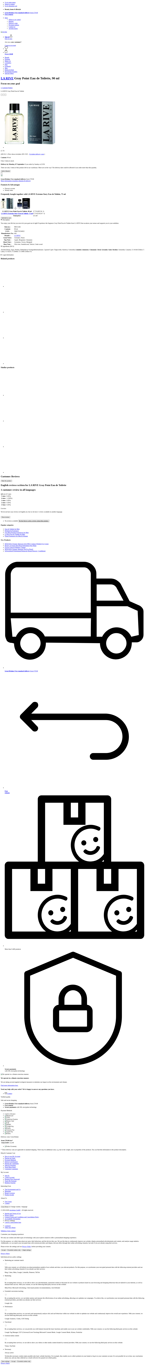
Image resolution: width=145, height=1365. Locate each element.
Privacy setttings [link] (10, 1220)
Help (6, 18)
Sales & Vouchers (10, 1165)
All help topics (13, 28)
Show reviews (5, 517)
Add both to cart (6, 218)
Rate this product (6, 481)
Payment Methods (10, 1160)
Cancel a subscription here (13, 1222)
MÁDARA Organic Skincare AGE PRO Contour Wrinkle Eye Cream (27, 544)
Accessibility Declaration (12, 1219)
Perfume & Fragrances (12, 531)
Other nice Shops (10, 1227)
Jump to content (10, 4)
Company (8, 1226)
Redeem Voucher (10, 1183)
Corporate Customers (11, 1169)
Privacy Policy (9, 1215)
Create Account (9, 1177)
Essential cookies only (14, 1250)
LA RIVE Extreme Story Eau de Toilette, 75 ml (17, 213)
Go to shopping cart (11, 6)
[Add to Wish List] (1, 173)
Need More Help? (10, 1167)
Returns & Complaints (12, 1163)
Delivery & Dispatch (11, 1162)
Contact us (12, 27)
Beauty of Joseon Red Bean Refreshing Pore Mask (20, 545)
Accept (4, 1250)
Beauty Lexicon (10, 1193)
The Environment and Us (13, 1189)
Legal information (8, 255)
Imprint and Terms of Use (13, 1213)
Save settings (5, 1361)
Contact (7, 1203)
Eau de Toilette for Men (12, 529)
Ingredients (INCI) (8, 246)
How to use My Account (12, 1156)
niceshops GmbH (15, 1210)
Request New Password (12, 1179)
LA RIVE (7, 78)
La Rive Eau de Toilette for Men (15, 534)
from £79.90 (21, 13)
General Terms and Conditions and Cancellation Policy (22, 1217)
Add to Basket (6, 171)
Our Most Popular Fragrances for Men (17, 532)
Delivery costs (13, 23)
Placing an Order (10, 1158)
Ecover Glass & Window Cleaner (15, 547)
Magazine (8, 1191)
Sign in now (8, 39)
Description (6, 220)
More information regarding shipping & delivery (16, 181)
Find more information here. (9, 1085)
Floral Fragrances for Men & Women (16, 536)
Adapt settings (26, 1250)
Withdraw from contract (8, 1231)
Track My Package (10, 1181)
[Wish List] (6, 49)
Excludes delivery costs (36, 154)
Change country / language (19, 1207)
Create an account (10, 45)
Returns (11, 21)
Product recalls (9, 1195)
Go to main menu (10, 2)
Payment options (14, 25)
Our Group (8, 1201)
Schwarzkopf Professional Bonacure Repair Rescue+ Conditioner (25, 551)
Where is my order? (15, 19)
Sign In (7, 1175)
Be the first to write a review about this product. (34, 521)
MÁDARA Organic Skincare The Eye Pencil (19, 549)
